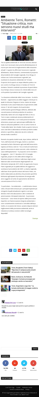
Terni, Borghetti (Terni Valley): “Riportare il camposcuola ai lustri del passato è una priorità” (23, 270)
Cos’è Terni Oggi (9, 387)
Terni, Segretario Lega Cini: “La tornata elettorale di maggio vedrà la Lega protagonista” (24, 288)
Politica (3, 16)
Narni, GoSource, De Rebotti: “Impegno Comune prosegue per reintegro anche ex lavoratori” (23, 279)
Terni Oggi (5, 33)
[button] (36, 9)
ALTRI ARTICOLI (6, 263)
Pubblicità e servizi (27, 387)
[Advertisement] (19, 3)
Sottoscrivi (33, 361)
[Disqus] (19, 323)
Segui (15, 361)
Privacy (27, 389)
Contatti (18, 387)
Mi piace (5, 361)
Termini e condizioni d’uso (17, 389)
